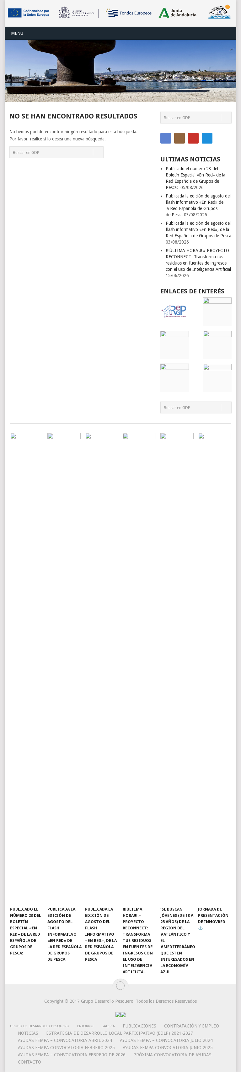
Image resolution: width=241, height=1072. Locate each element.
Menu (17, 33)
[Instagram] (179, 138)
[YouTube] (193, 138)
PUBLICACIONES (139, 1025)
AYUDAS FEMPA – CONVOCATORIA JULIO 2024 (166, 1040)
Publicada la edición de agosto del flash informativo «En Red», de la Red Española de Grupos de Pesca (198, 229)
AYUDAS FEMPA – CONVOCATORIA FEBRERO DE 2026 (72, 1054)
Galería (108, 1026)
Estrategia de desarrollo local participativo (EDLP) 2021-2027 (119, 1033)
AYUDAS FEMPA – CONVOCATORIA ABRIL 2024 (65, 1040)
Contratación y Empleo (191, 1025)
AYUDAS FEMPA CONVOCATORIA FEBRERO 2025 (66, 1047)
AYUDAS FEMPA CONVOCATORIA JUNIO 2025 (168, 1047)
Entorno (85, 1026)
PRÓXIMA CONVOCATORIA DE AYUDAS (172, 1054)
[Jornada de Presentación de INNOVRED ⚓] (214, 668)
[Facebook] (165, 138)
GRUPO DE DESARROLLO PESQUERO (39, 1026)
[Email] (207, 138)
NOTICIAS (28, 1033)
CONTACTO (29, 1061)
